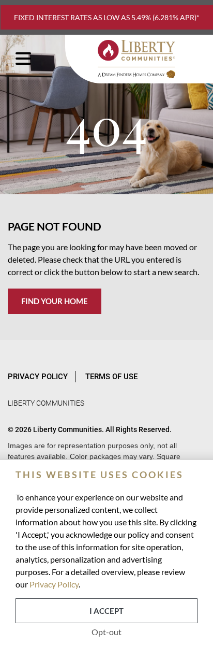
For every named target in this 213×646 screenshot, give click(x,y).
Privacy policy (38, 376)
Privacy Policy (54, 584)
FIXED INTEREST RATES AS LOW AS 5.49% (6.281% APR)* (107, 17)
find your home (54, 301)
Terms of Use (111, 376)
